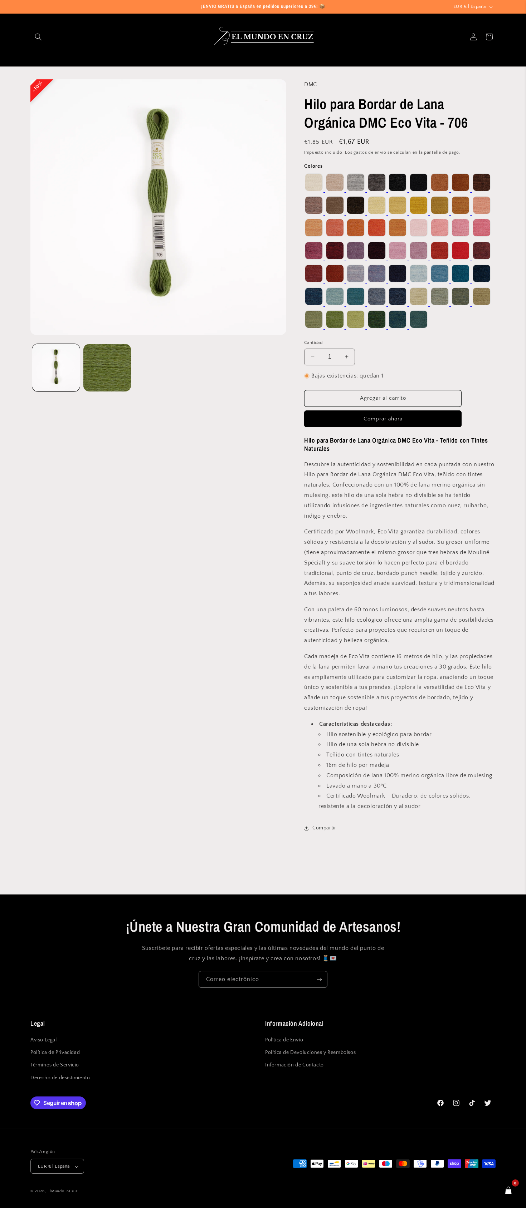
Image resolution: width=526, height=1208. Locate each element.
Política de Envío (284, 1040)
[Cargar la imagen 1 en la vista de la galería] (56, 367)
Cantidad (313, 342)
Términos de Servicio (54, 1065)
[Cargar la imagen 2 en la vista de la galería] (107, 367)
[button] (38, 37)
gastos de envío (370, 152)
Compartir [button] (324, 828)
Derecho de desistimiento (60, 1078)
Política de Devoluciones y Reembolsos (310, 1053)
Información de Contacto (294, 1065)
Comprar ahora (383, 419)
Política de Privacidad (55, 1053)
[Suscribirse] (319, 979)
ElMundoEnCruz (63, 1191)
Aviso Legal (43, 1040)
